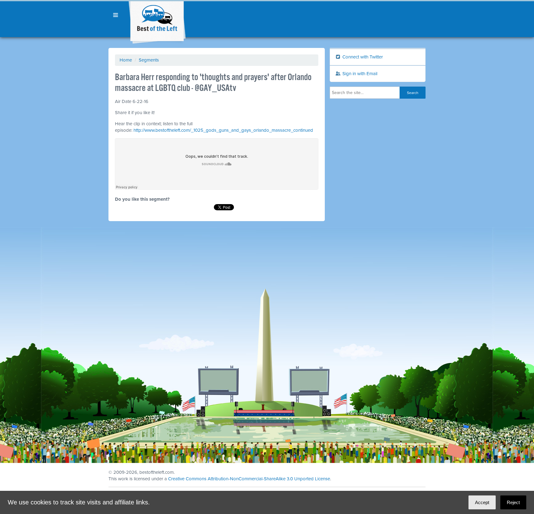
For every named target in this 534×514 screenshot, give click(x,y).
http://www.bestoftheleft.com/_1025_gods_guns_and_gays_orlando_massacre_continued (223, 130)
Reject (513, 502)
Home (126, 60)
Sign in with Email (359, 73)
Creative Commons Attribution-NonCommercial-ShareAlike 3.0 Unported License (249, 479)
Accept (482, 502)
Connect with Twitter (362, 57)
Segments (149, 60)
